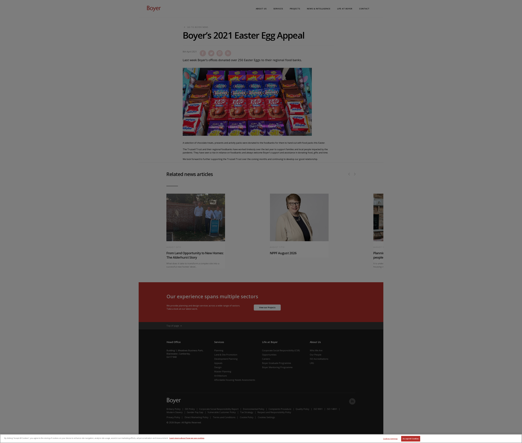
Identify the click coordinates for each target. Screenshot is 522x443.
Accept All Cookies (411, 438)
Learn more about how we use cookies (186, 438)
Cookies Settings (390, 438)
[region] (261, 438)
